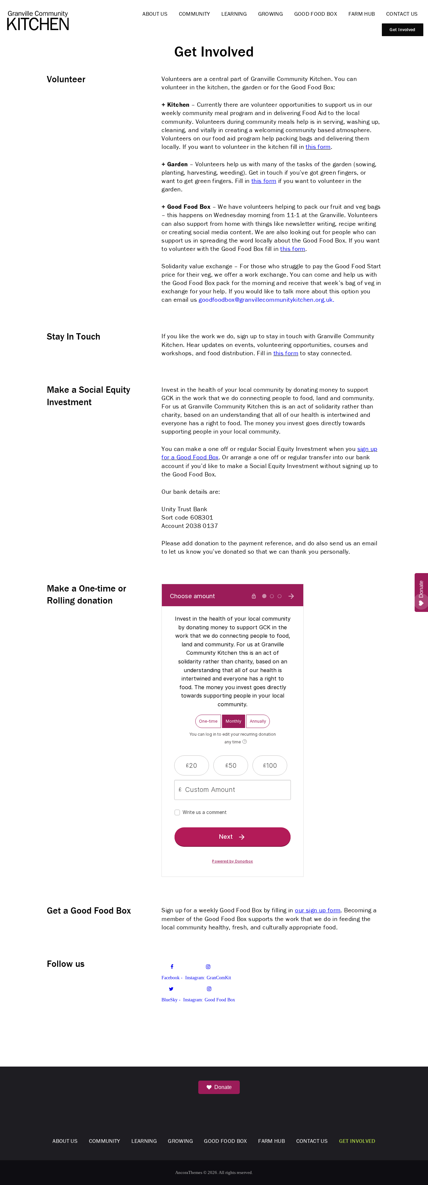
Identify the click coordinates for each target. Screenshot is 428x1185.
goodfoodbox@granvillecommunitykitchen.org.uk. (266, 299)
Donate (223, 1087)
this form (318, 147)
